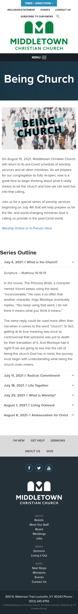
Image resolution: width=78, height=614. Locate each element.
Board (39, 529)
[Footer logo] (39, 487)
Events (45, 10)
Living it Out (39, 555)
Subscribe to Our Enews (37, 16)
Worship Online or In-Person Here (27, 228)
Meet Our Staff (39, 524)
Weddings (39, 534)
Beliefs (39, 520)
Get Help (37, 440)
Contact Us (63, 10)
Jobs (39, 538)
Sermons (58, 440)
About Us (32, 451)
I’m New (19, 440)
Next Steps (39, 568)
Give (49, 451)
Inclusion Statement (21, 10)
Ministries (39, 572)
